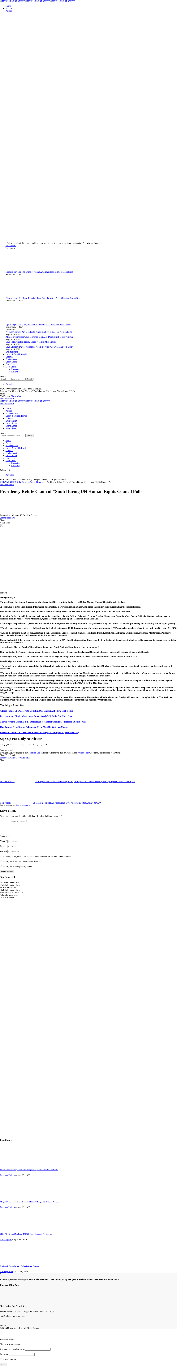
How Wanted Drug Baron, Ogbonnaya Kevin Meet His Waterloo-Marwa (34, 727)
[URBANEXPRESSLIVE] (37, 1)
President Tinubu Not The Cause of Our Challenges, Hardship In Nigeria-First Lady (39, 732)
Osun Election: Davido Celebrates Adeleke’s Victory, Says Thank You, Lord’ (39, 347)
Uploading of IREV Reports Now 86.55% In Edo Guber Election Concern (38, 324)
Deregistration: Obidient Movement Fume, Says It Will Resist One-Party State (37, 716)
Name (3, 841)
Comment (5, 836)
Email (3, 846)
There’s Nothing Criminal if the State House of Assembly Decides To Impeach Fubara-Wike (43, 722)
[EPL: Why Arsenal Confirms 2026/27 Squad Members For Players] (10, 1228)
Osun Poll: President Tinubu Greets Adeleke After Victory (31, 342)
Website (3, 851)
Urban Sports (6, 1239)
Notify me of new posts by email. (17, 866)
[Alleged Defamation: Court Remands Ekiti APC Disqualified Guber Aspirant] (10, 1196)
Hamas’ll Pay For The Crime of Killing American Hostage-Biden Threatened (39, 272)
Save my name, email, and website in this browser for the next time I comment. (37, 856)
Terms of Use (34, 753)
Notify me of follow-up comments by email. (22, 861)
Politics (9, 11)
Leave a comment (24, 805)
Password (4, 1354)
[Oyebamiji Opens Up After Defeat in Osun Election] (10, 1261)
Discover (4, 484)
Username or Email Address (12, 1349)
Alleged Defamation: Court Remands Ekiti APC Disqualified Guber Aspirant (39, 337)
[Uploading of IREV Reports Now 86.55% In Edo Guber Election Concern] (16, 322)
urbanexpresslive (7, 518)
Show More (16, 396)
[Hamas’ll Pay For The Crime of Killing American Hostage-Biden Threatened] (16, 269)
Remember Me (9, 1359)
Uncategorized (6, 1271)
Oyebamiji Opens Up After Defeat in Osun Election (19, 1266)
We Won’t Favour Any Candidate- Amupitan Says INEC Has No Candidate (39, 332)
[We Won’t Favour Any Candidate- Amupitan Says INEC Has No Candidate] (10, 1164)
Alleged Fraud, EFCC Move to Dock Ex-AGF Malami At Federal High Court (36, 711)
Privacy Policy (84, 753)
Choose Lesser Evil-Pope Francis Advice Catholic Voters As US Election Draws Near (43, 298)
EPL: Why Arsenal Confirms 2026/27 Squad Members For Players (26, 1234)
